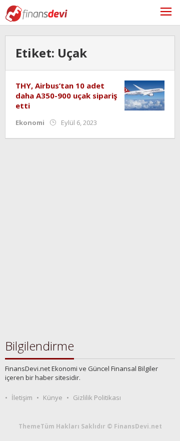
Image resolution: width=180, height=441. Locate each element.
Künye (52, 397)
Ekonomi (30, 122)
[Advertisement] (90, 239)
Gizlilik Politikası (97, 397)
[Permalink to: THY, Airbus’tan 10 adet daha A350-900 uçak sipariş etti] (144, 95)
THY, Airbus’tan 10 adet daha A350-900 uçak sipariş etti (66, 95)
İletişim (22, 397)
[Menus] (166, 12)
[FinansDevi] (36, 13)
